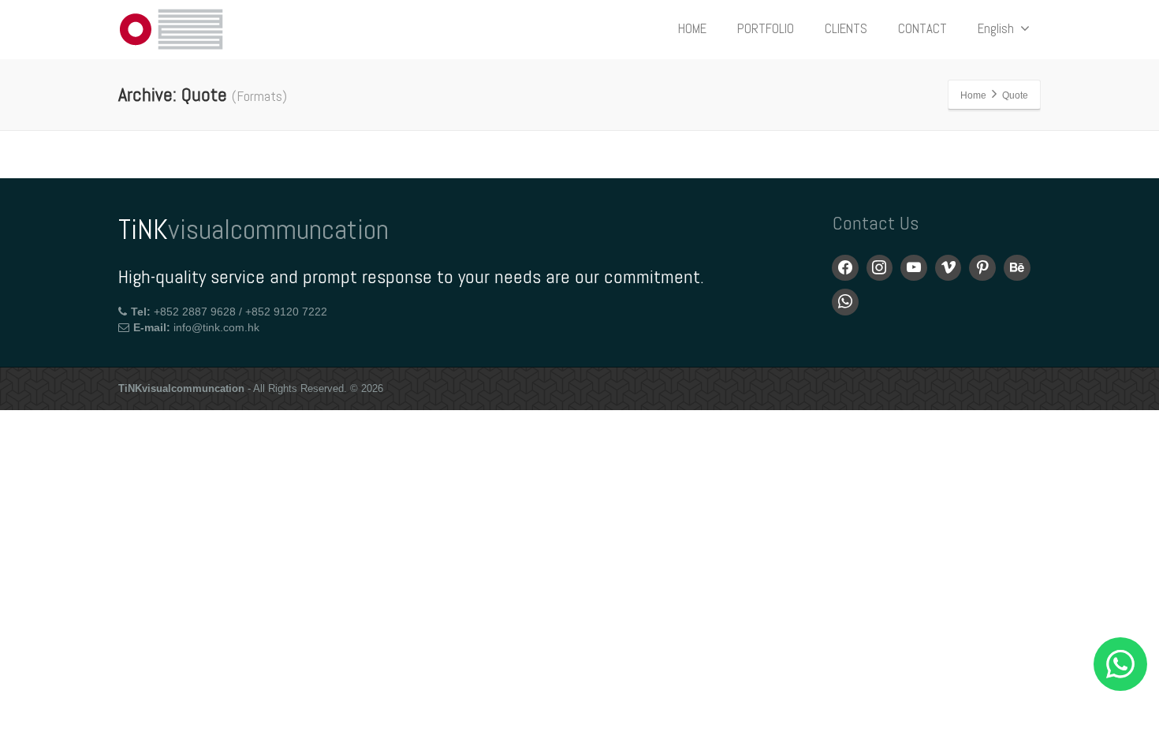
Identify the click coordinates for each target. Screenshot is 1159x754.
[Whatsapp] (845, 302)
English (996, 28)
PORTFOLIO (765, 28)
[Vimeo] (948, 268)
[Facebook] (845, 268)
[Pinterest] (982, 268)
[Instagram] (880, 268)
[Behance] (1017, 268)
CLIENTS (846, 28)
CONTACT (922, 28)
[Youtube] (913, 268)
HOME (692, 28)
